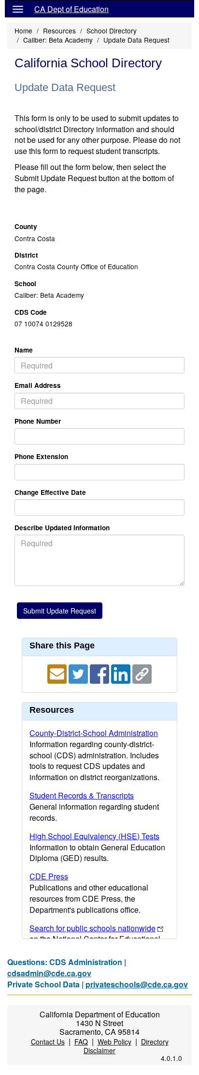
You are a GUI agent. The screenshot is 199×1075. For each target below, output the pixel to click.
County (25, 226)
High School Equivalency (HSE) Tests (94, 836)
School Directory (111, 30)
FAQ (81, 1041)
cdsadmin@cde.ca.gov (49, 973)
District (26, 255)
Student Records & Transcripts (81, 795)
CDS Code (30, 312)
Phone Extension (41, 456)
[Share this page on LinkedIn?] (121, 672)
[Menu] (17, 8)
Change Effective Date (50, 492)
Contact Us (48, 1041)
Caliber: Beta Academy (58, 40)
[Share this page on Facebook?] (100, 672)
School (25, 283)
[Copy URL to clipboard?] (142, 672)
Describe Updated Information (62, 527)
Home (23, 30)
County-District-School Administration (93, 732)
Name (23, 349)
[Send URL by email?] (58, 672)
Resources (59, 30)
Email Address (37, 385)
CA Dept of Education (71, 9)
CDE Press (48, 876)
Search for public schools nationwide (92, 928)
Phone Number (37, 421)
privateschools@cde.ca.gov (136, 984)
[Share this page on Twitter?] (79, 672)
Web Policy (114, 1041)
